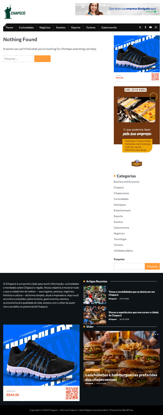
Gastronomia (109, 27)
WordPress (127, 410)
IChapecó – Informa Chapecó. (63, 410)
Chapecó (119, 187)
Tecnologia (120, 239)
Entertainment (122, 210)
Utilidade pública (123, 250)
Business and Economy (126, 181)
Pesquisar (119, 259)
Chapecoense (121, 193)
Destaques (120, 204)
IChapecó (113, 299)
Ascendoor (102, 410)
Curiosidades (26, 27)
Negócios (44, 27)
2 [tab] (155, 334)
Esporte (75, 27)
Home (9, 27)
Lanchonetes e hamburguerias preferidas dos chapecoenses (121, 377)
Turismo (91, 27)
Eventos (60, 27)
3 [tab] (157, 334)
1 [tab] (153, 334)
